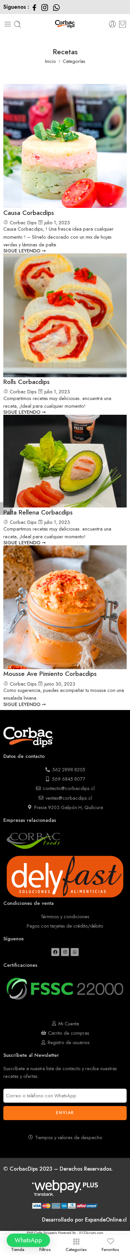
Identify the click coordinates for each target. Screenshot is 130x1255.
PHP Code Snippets (42, 1232)
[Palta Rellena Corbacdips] (65, 461)
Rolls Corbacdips (26, 381)
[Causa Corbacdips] (65, 146)
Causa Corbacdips (28, 212)
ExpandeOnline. (104, 1220)
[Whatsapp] (75, 952)
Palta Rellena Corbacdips (38, 512)
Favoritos (110, 1249)
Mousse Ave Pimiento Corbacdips (50, 673)
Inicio (50, 61)
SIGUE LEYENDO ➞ (24, 250)
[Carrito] (122, 24)
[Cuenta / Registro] (112, 24)
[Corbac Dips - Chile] (65, 24)
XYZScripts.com (91, 1232)
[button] (28, 1240)
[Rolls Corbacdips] (65, 315)
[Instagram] (65, 952)
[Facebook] (55, 952)
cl (125, 1220)
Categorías (76, 1249)
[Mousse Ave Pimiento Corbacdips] (65, 607)
